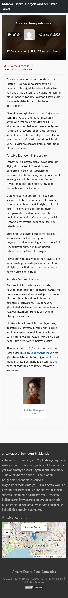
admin (16, 34)
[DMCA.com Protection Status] (34, 586)
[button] (34, 536)
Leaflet (40, 556)
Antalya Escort (18, 51)
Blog (37, 571)
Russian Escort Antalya (34, 352)
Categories (49, 571)
